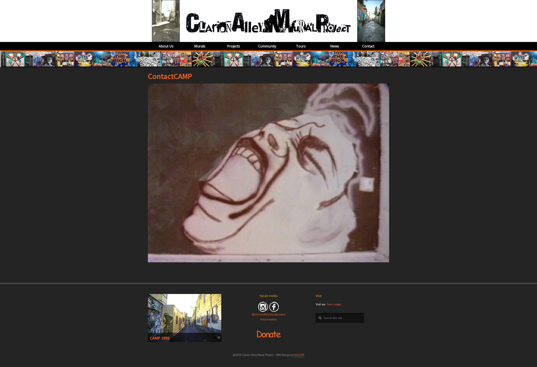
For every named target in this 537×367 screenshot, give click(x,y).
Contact (368, 46)
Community (267, 46)
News (334, 46)
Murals (199, 46)
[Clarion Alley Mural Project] (268, 21)
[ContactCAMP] (268, 173)
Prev (153, 318)
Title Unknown (163, 338)
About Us (166, 46)
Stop (219, 337)
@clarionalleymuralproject (268, 314)
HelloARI (299, 355)
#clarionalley (268, 319)
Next (215, 318)
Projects (233, 46)
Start (216, 337)
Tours (301, 46)
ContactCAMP (170, 76)
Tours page (334, 304)
